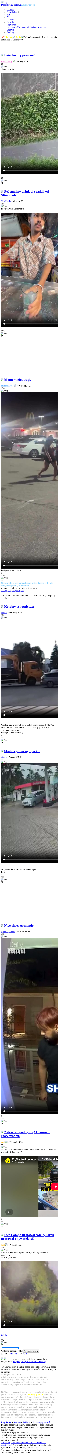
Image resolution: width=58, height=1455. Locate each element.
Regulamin (6, 1422)
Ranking (10, 32)
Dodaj (4, 5)
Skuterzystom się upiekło (22, 751)
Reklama (27, 1422)
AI (8, 17)
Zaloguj (17, 5)
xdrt (3, 1142)
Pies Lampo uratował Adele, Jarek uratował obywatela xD (27, 1236)
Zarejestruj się (28, 5)
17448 (10, 1353)
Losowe (10, 30)
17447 (16, 1353)
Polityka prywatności (42, 1422)
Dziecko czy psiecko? (19, 55)
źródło (4, 1335)
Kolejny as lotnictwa (19, 606)
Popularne (11, 25)
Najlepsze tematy (38, 27)
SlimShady (6, 201)
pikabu (4, 612)
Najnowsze (12, 27)
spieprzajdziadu (8, 931)
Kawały (10, 22)
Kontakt (17, 1422)
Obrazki (10, 19)
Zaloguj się (6, 590)
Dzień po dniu (23, 27)
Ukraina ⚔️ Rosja (13, 37)
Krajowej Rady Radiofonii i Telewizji (29, 1361)
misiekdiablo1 (7, 386)
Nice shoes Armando (19, 925)
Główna (10, 9)
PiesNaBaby (6, 61)
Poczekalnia (12, 12)
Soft (8, 14)
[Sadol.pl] (4, 2)
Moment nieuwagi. (17, 379)
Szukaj (10, 5)
